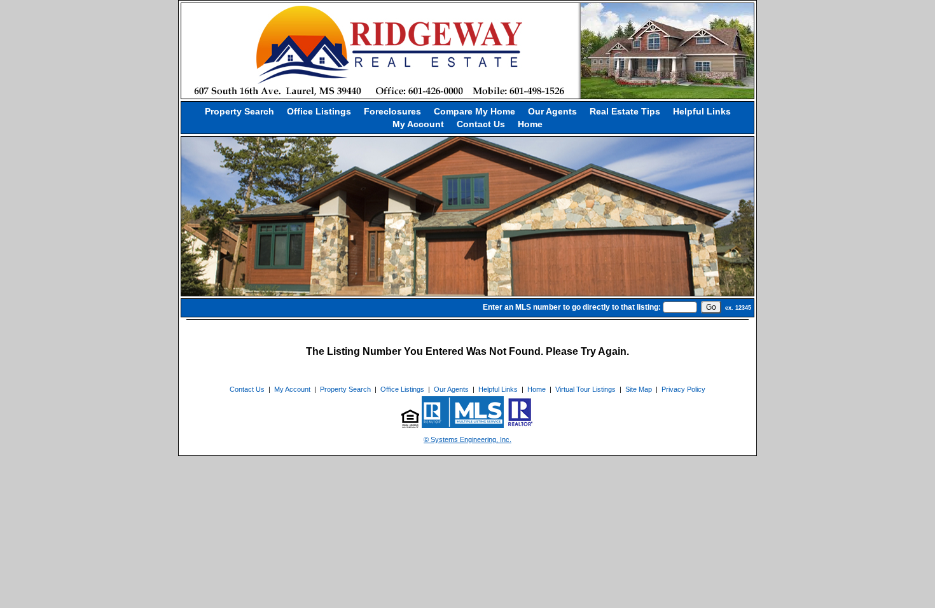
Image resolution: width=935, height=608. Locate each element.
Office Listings (319, 111)
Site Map (638, 389)
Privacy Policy (683, 389)
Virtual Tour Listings (585, 389)
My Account (418, 124)
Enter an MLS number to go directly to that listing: (572, 307)
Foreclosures (392, 111)
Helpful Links (702, 111)
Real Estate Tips (625, 111)
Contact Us (481, 124)
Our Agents (552, 111)
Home (530, 124)
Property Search (239, 111)
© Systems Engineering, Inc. (467, 439)
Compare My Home (474, 111)
